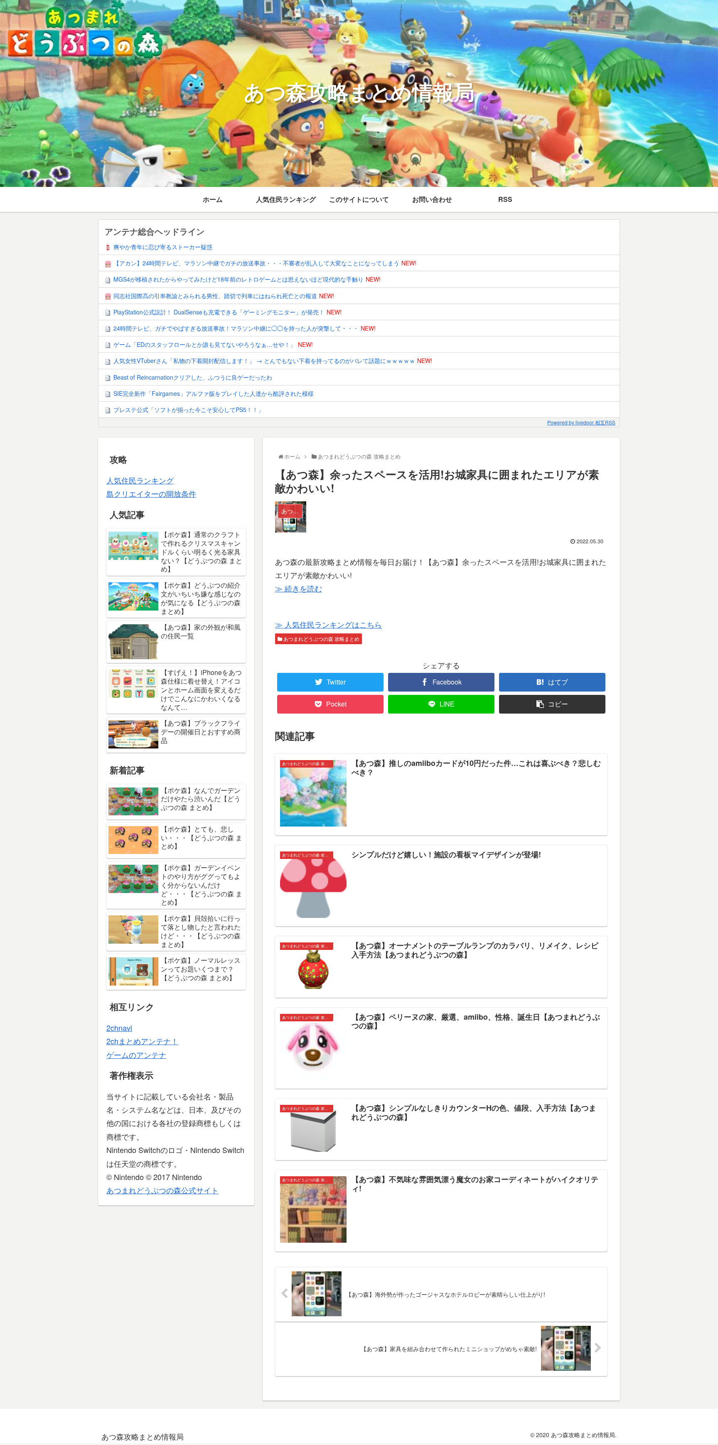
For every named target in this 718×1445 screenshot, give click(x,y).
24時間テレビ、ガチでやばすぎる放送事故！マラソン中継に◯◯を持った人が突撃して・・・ (236, 328)
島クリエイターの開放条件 (151, 493)
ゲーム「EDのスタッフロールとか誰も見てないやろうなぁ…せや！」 (204, 344)
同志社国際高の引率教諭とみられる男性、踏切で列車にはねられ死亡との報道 (215, 296)
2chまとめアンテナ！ (142, 1040)
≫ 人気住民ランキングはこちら (328, 624)
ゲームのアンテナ (136, 1054)
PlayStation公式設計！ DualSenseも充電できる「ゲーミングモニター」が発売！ (219, 312)
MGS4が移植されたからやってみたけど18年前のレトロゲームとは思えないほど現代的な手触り (238, 279)
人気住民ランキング (140, 480)
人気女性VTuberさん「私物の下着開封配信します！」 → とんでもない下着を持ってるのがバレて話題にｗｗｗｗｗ (264, 360)
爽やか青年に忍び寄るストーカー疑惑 (162, 247)
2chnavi (119, 1027)
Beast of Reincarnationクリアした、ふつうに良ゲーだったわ (192, 377)
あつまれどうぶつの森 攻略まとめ (320, 638)
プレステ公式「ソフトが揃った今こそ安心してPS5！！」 (188, 409)
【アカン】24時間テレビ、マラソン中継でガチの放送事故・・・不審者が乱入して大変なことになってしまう (256, 263)
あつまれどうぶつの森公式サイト (162, 1190)
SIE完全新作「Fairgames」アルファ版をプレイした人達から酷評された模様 (213, 393)
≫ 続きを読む (298, 588)
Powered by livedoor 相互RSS (581, 422)
